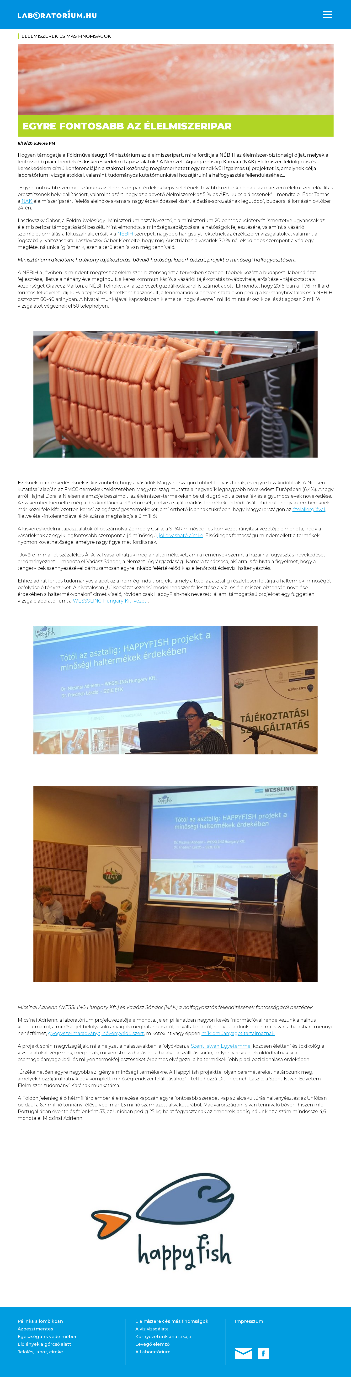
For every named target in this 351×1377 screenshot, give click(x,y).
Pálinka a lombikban (40, 1321)
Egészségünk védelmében (48, 1336)
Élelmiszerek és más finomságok (171, 1321)
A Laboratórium (152, 1352)
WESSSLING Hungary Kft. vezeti (110, 601)
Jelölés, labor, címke (40, 1352)
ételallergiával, (309, 509)
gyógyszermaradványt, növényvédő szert (96, 1033)
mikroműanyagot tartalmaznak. (238, 1033)
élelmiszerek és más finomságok (66, 36)
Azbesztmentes (35, 1329)
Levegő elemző (152, 1344)
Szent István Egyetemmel (221, 1046)
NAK (27, 201)
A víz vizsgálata (152, 1329)
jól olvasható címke (180, 535)
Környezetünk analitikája (163, 1336)
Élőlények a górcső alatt (44, 1344)
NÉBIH (125, 234)
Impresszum (249, 1321)
